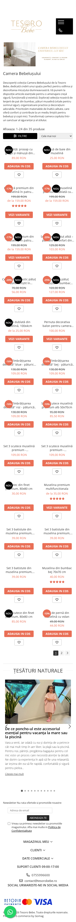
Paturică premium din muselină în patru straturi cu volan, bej (19, 238)
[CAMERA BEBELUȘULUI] (38, 54)
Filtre (22, 136)
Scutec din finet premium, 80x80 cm (18, 487)
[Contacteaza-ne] (60, 30)
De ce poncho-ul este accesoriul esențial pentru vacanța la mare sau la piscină (36, 732)
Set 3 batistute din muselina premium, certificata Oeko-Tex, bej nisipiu (19, 531)
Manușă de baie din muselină (57, 151)
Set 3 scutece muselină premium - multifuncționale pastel (57, 448)
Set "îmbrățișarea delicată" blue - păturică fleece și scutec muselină (19, 362)
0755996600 (40, 875)
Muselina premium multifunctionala (57, 487)
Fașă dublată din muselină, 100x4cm (19, 324)
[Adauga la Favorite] (19, 175)
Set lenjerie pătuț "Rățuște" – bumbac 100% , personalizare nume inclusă (57, 281)
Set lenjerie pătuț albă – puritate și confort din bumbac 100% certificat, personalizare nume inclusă (57, 238)
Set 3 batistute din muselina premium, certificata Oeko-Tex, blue (19, 570)
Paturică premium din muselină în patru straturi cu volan (19, 190)
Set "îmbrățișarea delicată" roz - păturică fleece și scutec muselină (19, 405)
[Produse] (61, 23)
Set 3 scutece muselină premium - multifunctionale (19, 448)
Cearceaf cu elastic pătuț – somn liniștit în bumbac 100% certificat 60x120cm (19, 281)
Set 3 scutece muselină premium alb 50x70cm (57, 405)
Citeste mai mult (14, 774)
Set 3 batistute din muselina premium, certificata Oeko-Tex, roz (57, 531)
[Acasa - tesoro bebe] (26, 26)
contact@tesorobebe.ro (40, 881)
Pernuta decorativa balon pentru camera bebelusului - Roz (57, 324)
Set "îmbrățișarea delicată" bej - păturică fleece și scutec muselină (57, 362)
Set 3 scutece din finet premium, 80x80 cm (19, 614)
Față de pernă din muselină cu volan (57, 614)
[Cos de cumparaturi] (60, 38)
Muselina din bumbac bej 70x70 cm (57, 570)
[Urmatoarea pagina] (67, 653)
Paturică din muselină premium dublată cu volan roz (57, 190)
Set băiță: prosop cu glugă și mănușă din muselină (19, 151)
